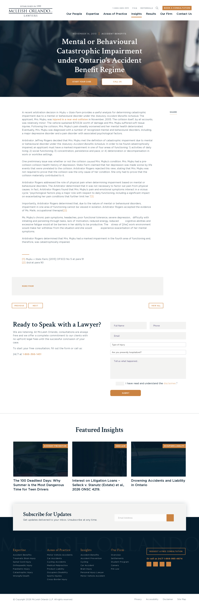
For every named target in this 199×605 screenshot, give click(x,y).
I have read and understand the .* (151, 383)
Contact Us (184, 14)
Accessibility (152, 599)
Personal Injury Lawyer (92, 572)
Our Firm (166, 14)
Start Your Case (81, 82)
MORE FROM (28, 286)
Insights (136, 14)
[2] (65, 210)
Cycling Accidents (56, 562)
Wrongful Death (21, 576)
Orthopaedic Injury (22, 565)
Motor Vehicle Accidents (60, 555)
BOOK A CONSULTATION (177, 8)
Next (35, 306)
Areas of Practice (115, 14)
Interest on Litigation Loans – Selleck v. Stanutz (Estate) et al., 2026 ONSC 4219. (98, 485)
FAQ (134, 8)
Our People (74, 14)
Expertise (92, 14)
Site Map (181, 599)
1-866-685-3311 (121, 8)
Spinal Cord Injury (22, 562)
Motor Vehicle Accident (93, 576)
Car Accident (87, 565)
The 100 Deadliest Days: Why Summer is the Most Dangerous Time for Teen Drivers (38, 485)
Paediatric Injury (21, 569)
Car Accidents (54, 558)
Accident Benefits (114, 34)
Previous (19, 306)
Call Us (117, 82)
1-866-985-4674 (173, 559)
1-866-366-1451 (32, 354)
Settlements (117, 558)
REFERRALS (146, 8)
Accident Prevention (55, 446)
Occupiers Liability (174, 446)
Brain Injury (86, 569)
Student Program (120, 562)
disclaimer (170, 383)
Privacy (138, 599)
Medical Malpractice (57, 565)
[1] (92, 196)
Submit (125, 393)
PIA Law (115, 569)
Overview (116, 555)
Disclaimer (168, 599)
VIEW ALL (156, 306)
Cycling (84, 562)
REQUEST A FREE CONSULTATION (166, 551)
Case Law (121, 446)
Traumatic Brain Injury (24, 558)
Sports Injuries (54, 576)
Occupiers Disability (57, 572)
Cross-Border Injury (57, 579)
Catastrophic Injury (23, 572)
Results (151, 14)
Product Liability (55, 569)
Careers (115, 565)
